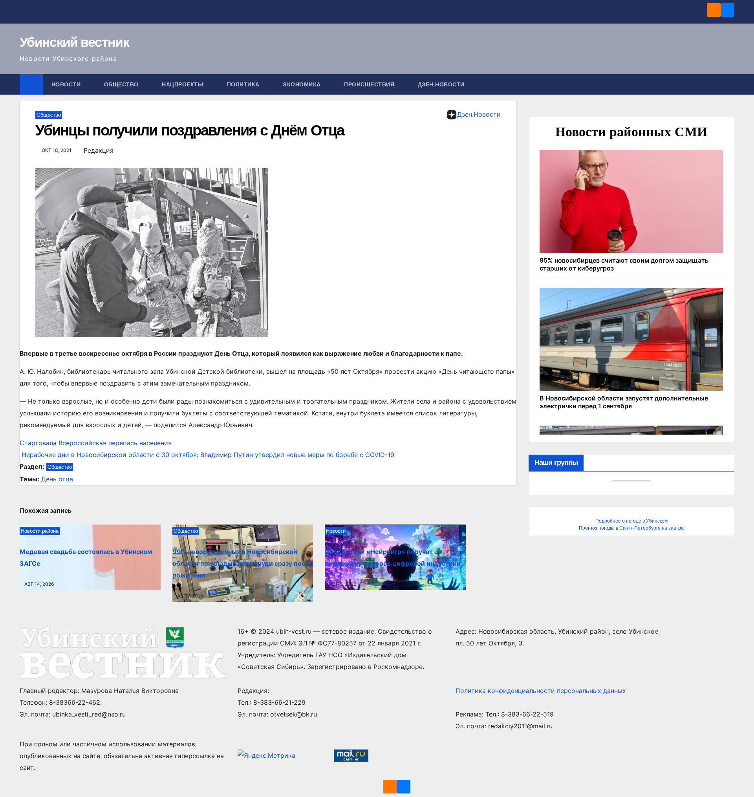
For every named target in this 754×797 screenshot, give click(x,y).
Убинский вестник (74, 42)
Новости (66, 84)
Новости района (40, 531)
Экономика (302, 84)
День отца (57, 479)
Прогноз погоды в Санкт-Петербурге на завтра (631, 528)
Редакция (98, 150)
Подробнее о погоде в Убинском (631, 521)
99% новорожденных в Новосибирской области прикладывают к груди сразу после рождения (242, 563)
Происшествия (370, 84)
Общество (122, 84)
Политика (244, 84)
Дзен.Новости (441, 84)
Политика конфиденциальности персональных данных (541, 691)
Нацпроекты (183, 84)
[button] (729, 84)
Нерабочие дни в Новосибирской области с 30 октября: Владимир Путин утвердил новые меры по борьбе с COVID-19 (207, 455)
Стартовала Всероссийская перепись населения (96, 443)
